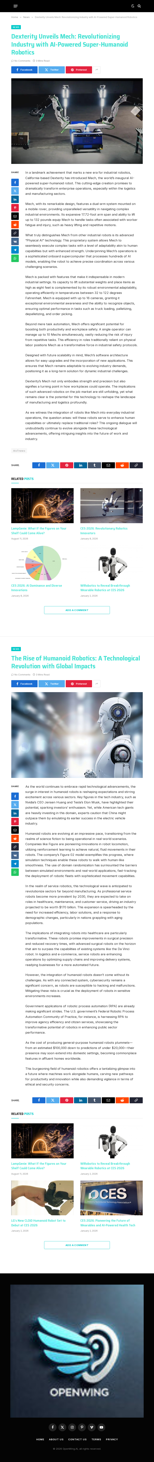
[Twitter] (15, 191)
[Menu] (16, 6)
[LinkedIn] (15, 199)
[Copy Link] (15, 233)
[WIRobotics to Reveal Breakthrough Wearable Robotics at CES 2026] (111, 562)
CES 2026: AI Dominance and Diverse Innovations (36, 587)
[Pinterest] (15, 207)
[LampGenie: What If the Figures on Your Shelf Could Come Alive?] (42, 505)
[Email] (15, 216)
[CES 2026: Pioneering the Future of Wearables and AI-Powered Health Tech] (111, 1197)
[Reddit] (15, 224)
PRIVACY (112, 1439)
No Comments (22, 60)
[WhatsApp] (15, 258)
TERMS (96, 1439)
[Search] (139, 6)
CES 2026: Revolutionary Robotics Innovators (104, 530)
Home (40, 1439)
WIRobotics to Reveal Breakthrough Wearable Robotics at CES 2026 (105, 587)
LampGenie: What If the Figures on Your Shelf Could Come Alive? (38, 530)
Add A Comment (77, 610)
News (16, 27)
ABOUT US (56, 1439)
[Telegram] (15, 250)
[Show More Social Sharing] (96, 69)
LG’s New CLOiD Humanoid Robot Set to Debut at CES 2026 (38, 1222)
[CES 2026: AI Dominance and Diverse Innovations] (42, 562)
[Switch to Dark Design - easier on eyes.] (132, 6)
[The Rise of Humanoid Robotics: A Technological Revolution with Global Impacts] (77, 735)
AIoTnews (19, 450)
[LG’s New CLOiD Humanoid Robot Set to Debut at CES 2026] (42, 1197)
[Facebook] (15, 182)
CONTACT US (77, 1439)
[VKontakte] (15, 241)
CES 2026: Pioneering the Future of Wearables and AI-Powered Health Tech (107, 1222)
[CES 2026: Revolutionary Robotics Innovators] (111, 505)
